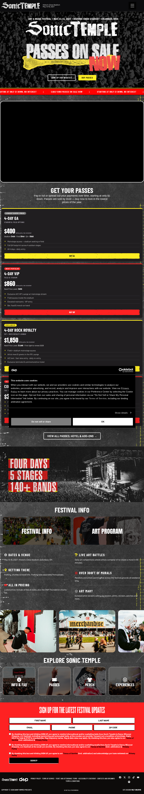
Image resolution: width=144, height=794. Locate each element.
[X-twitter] (124, 777)
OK (102, 421)
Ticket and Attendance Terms (66, 778)
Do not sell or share (41, 421)
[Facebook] (120, 777)
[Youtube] (138, 777)
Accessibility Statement (87, 778)
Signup (33, 760)
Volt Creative (136, 790)
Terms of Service (98, 746)
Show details (121, 412)
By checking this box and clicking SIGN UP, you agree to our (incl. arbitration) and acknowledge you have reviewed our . (73, 754)
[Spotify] (129, 782)
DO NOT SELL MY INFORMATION (71, 790)
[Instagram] (129, 777)
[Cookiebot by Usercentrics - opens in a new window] (121, 370)
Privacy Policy (41, 739)
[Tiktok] (133, 777)
